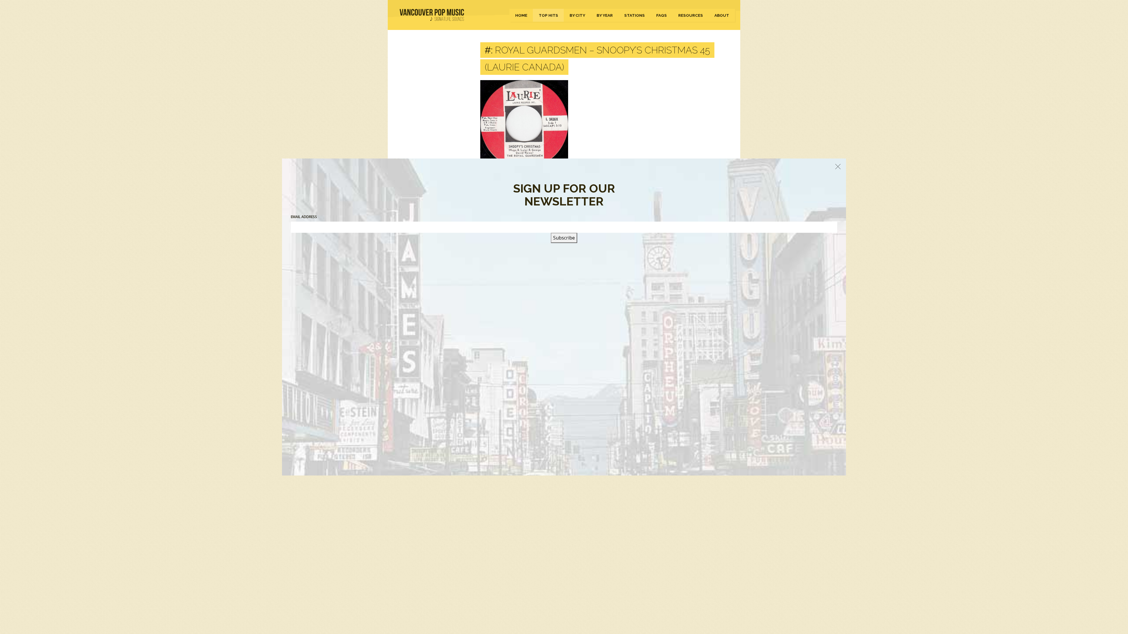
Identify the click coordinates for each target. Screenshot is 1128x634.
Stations (634, 15)
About (721, 15)
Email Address (304, 216)
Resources (690, 15)
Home (521, 15)
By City (577, 15)
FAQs (661, 15)
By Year (605, 15)
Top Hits (548, 15)
